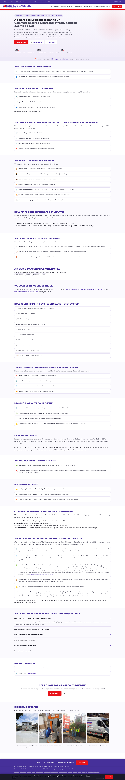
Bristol (16, 292)
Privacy (70, 772)
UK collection (54, 772)
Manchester (91, 289)
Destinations (78, 6)
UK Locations (55, 6)
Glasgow (103, 289)
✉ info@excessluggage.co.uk (58, 769)
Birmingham (82, 289)
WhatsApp (71, 769)
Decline (99, 777)
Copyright (84, 772)
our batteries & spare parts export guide (41, 575)
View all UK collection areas (28, 292)
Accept (109, 777)
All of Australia (19, 274)
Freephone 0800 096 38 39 (22, 769)
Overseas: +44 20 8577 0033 (40, 769)
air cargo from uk (43, 668)
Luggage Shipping (66, 6)
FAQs (108, 6)
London (67, 289)
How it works (88, 6)
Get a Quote (117, 6)
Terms (79, 772)
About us (16, 772)
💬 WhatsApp (51, 42)
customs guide (32, 673)
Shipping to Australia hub (59, 59)
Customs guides (63, 772)
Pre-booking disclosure (93, 772)
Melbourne (36, 274)
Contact (29, 772)
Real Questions (39, 772)
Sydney (28, 274)
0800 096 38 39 (117, 2)
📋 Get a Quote (21, 42)
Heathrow (74, 289)
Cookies (75, 772)
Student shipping (99, 6)
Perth (43, 274)
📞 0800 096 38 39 (36, 42)
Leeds (97, 289)
